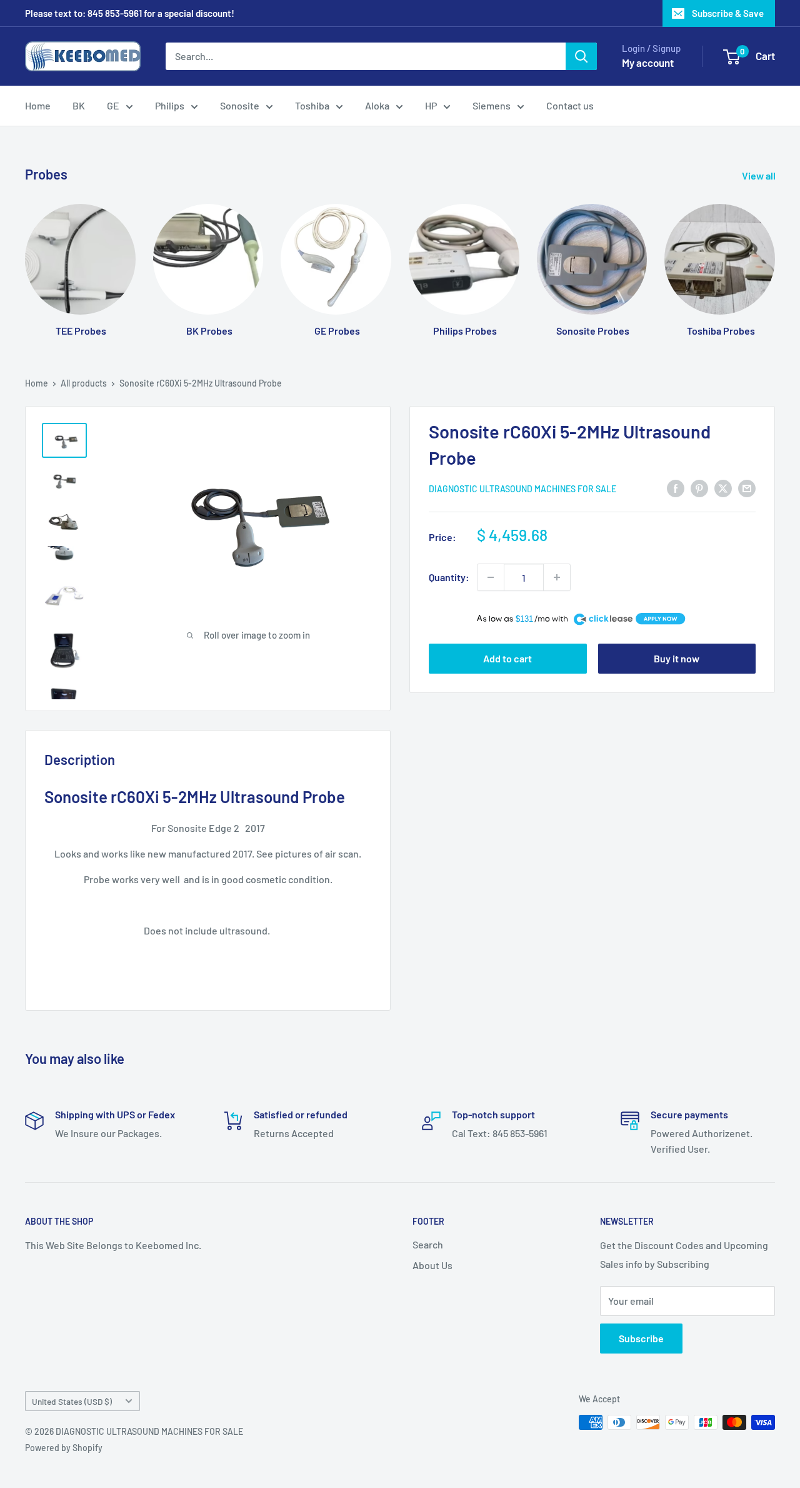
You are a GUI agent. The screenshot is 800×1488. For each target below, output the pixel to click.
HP (431, 105)
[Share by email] (747, 487)
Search (427, 1244)
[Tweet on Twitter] (723, 487)
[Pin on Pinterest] (699, 487)
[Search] (581, 56)
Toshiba (312, 105)
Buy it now (676, 658)
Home (38, 105)
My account (648, 62)
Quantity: (449, 577)
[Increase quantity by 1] (557, 577)
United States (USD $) (72, 1401)
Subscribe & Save (728, 13)
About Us (432, 1265)
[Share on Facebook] (675, 487)
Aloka (377, 105)
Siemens (491, 105)
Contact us (570, 105)
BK (78, 105)
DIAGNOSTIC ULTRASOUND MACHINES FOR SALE (522, 488)
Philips (169, 105)
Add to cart (507, 658)
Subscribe (641, 1338)
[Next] (775, 258)
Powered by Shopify (63, 1447)
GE (113, 105)
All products (84, 383)
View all (760, 175)
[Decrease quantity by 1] (491, 577)
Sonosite (239, 105)
